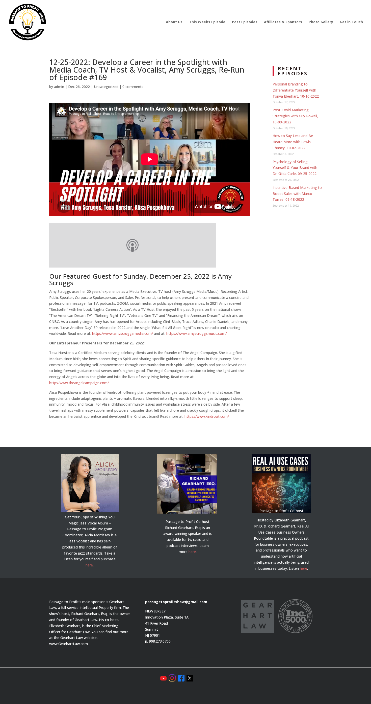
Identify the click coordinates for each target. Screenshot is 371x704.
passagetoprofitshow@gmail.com (176, 601)
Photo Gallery (321, 22)
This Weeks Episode (207, 22)
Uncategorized (106, 86)
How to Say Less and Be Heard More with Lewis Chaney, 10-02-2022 (293, 141)
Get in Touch (351, 22)
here (89, 565)
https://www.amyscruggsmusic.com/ (196, 333)
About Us (174, 22)
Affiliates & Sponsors (283, 22)
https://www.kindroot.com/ (206, 416)
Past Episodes (244, 22)
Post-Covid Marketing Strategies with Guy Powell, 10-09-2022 (295, 115)
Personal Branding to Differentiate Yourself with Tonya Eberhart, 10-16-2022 (296, 90)
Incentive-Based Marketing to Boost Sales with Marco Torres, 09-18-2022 (297, 193)
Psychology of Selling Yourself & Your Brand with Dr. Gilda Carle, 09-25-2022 (295, 167)
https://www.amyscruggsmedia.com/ (122, 333)
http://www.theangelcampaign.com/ (79, 382)
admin (59, 86)
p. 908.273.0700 (158, 641)
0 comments (132, 86)
